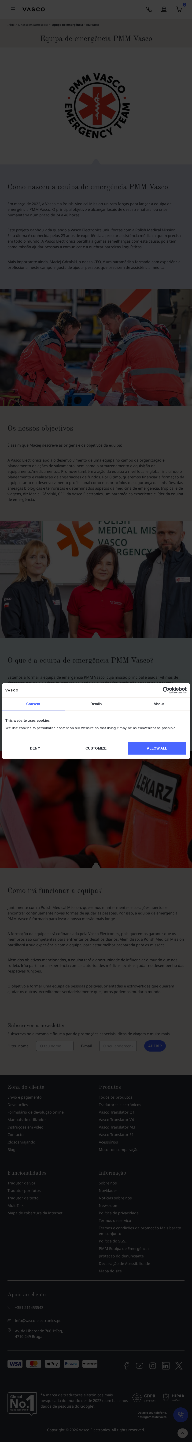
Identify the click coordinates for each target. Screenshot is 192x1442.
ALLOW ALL (157, 748)
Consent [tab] (33, 704)
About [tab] (159, 704)
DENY (35, 748)
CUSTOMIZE (96, 748)
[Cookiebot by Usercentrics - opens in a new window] (166, 690)
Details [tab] (96, 704)
